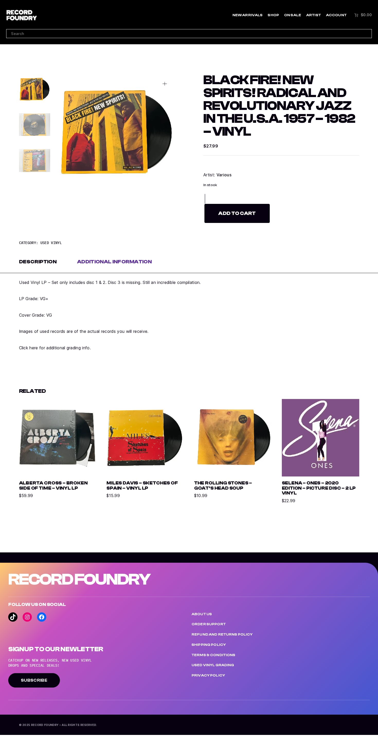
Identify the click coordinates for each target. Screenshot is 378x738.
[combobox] (189, 33)
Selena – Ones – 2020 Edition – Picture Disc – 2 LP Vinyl (319, 488)
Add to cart (237, 213)
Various (224, 174)
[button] (164, 84)
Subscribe (34, 680)
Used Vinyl (51, 242)
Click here (28, 347)
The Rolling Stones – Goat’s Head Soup (223, 486)
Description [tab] (38, 262)
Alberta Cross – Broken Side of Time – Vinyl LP (53, 486)
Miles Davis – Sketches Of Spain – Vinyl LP (142, 486)
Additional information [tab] (114, 262)
